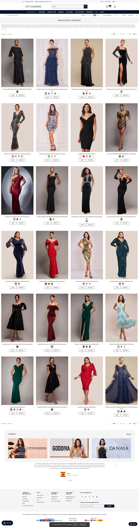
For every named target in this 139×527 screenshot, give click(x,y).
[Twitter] (89, 496)
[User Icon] (115, 6)
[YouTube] (96, 496)
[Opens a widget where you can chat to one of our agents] (132, 524)
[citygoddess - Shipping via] (87, 520)
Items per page (107, 15)
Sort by (124, 15)
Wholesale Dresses (13, 15)
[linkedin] (85, 496)
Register (83, 524)
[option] (69, 470)
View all (128, 434)
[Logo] (33, 6)
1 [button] (68, 480)
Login (75, 524)
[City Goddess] (27, 448)
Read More (3, 29)
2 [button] (70, 480)
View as (83, 15)
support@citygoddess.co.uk (45, 1)
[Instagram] (93, 496)
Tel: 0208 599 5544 (29, 1)
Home (4, 15)
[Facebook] (81, 496)
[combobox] (67, 6)
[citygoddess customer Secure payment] (73, 520)
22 (130, 34)
